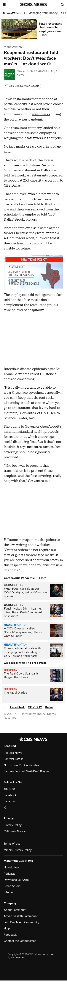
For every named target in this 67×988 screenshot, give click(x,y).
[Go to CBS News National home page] (33, 4)
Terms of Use (12, 843)
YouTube (9, 788)
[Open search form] (62, 4)
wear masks (41, 114)
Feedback (10, 934)
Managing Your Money (43, 13)
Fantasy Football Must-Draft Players (27, 771)
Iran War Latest (13, 758)
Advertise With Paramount (21, 916)
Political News (13, 752)
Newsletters (11, 867)
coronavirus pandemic (27, 119)
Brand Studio (12, 886)
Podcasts (9, 873)
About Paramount (15, 909)
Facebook (10, 795)
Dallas (49, 707)
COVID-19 (35, 707)
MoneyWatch (11, 13)
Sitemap (9, 892)
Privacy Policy (13, 825)
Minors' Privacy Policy (18, 850)
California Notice (14, 831)
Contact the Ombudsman (20, 940)
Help (7, 928)
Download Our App (16, 879)
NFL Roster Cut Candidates (21, 765)
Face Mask (17, 707)
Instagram (10, 801)
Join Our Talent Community (21, 922)
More (43, 578)
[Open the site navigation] (11, 4)
